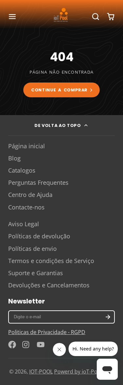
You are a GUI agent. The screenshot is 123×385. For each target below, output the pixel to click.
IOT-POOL (41, 371)
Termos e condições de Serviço (51, 261)
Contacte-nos (26, 207)
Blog (14, 158)
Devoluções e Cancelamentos (49, 285)
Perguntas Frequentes (38, 182)
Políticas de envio (32, 249)
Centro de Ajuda (30, 195)
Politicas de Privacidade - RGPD (46, 332)
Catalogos (21, 170)
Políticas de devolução (39, 236)
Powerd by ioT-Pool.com (84, 371)
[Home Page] (62, 17)
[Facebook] (12, 345)
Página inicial (26, 146)
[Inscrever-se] (108, 317)
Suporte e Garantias (35, 273)
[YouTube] (41, 345)
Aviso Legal (23, 224)
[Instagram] (26, 345)
